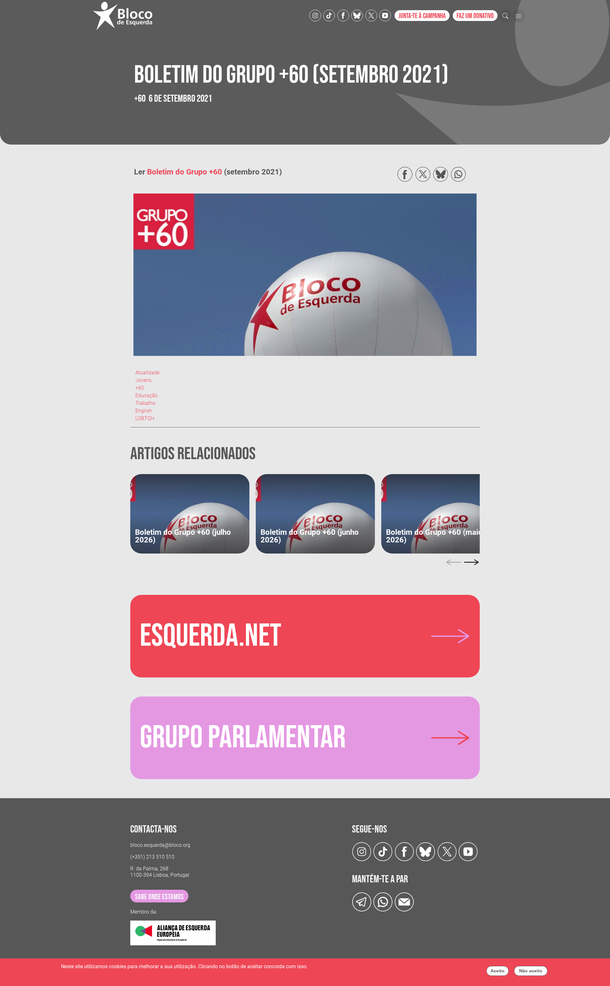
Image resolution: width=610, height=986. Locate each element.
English (143, 411)
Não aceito (530, 970)
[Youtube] (385, 15)
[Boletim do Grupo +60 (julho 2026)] (189, 513)
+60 (139, 388)
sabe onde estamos (159, 896)
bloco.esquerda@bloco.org (160, 845)
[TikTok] (329, 15)
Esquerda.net (210, 636)
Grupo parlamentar (243, 738)
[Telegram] (361, 902)
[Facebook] (343, 15)
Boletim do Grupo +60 (184, 171)
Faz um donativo (475, 16)
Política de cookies (330, 966)
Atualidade (147, 373)
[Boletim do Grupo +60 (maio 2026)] (440, 513)
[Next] (471, 562)
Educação (146, 395)
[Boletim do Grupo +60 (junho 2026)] (315, 513)
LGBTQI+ (145, 418)
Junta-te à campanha (422, 16)
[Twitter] (357, 15)
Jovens (143, 380)
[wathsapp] (383, 902)
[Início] (125, 16)
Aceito (498, 970)
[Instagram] (315, 15)
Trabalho (145, 403)
